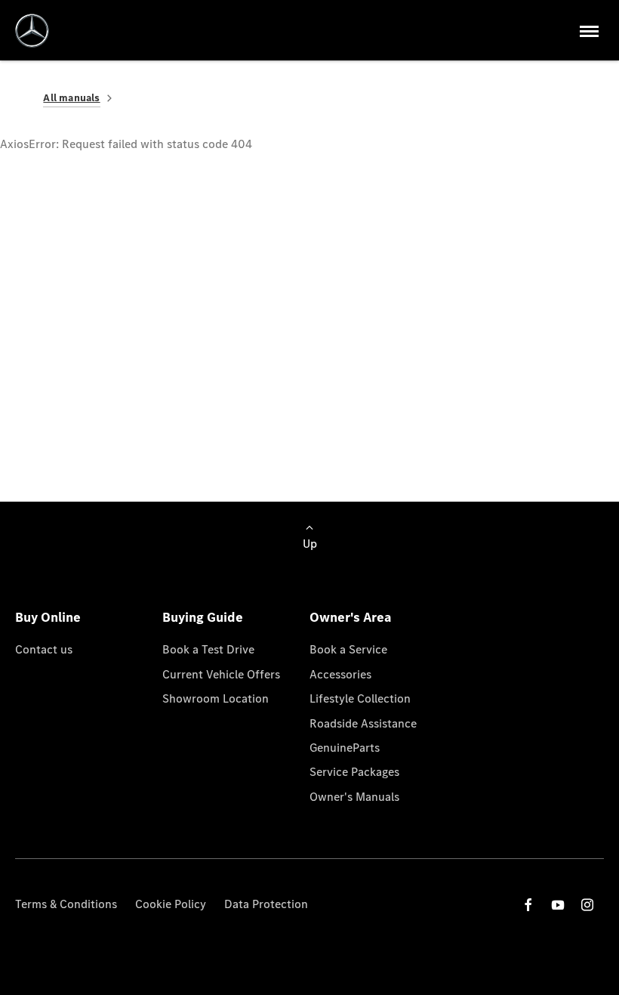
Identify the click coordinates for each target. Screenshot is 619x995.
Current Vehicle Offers (221, 674)
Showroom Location (215, 698)
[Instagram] (587, 904)
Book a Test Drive (208, 649)
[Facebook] (528, 904)
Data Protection (266, 904)
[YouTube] (558, 904)
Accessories (340, 674)
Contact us (43, 649)
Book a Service (348, 649)
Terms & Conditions (66, 904)
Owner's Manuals (354, 797)
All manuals (71, 98)
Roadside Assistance (363, 723)
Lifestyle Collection (360, 698)
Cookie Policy (170, 904)
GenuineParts (345, 748)
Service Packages (354, 772)
